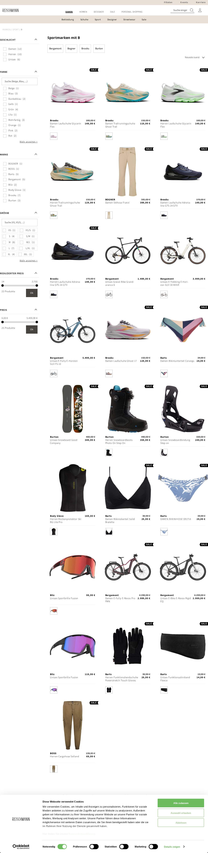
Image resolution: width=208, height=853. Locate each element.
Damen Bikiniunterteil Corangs (177, 361)
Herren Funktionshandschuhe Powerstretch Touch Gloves (121, 679)
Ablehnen (181, 822)
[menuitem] (69, 12)
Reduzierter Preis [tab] (12, 273)
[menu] (104, 12)
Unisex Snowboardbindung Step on (175, 441)
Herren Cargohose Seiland (64, 756)
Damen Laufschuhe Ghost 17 (121, 361)
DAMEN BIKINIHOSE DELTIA (175, 519)
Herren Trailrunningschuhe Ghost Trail (65, 204)
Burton (99, 48)
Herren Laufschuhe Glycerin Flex (175, 125)
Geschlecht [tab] (8, 40)
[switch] (94, 846)
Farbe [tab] (3, 72)
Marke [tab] (4, 154)
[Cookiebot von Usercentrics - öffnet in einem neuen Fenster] (21, 846)
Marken (6, 29)
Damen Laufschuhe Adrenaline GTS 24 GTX (175, 204)
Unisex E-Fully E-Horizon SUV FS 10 (64, 362)
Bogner (71, 48)
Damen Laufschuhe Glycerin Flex (65, 125)
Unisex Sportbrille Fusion (64, 598)
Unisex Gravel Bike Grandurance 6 (119, 283)
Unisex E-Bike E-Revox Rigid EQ (175, 600)
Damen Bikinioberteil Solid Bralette (120, 520)
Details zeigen (172, 846)
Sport (16, 29)
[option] (53, 136)
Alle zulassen (180, 803)
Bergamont (55, 48)
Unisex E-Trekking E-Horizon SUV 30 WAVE (174, 283)
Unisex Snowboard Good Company (63, 441)
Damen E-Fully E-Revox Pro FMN (120, 600)
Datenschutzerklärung (82, 834)
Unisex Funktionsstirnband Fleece (175, 679)
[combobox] (182, 10)
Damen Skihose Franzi (117, 202)
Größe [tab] (4, 213)
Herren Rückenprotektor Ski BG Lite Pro (65, 520)
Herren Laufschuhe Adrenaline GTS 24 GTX (65, 283)
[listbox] (72, 136)
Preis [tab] (3, 310)
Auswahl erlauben (181, 812)
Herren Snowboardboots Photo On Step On (119, 441)
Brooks (85, 48)
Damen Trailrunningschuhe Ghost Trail (120, 125)
